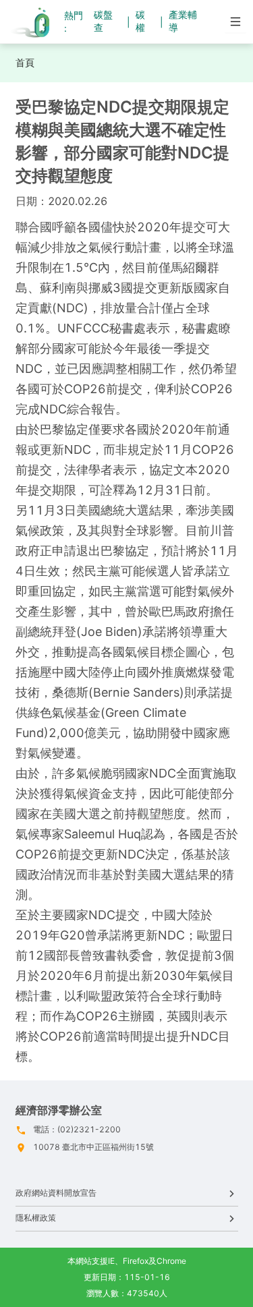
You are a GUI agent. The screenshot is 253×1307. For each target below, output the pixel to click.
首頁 (25, 62)
